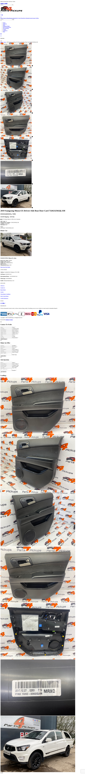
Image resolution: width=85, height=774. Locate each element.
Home (1, 18)
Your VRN (14, 367)
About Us (5, 18)
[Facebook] (5, 3)
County (13, 336)
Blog (38, 18)
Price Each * (14, 346)
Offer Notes (14, 354)
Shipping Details (12, 18)
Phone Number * (15, 331)
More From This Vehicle (5, 267)
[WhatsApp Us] (2, 3)
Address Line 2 (15, 333)
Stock (5, 42)
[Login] (2, 14)
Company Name (15, 328)
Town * (13, 335)
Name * (13, 327)
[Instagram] (3, 3)
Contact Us (34, 18)
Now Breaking (26, 18)
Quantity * (14, 345)
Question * (14, 370)
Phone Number (15, 352)
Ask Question (3, 371)
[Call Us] (0, 3)
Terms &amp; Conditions (5, 294)
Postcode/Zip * (15, 337)
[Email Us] (1, 3)
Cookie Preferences (4, 298)
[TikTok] (4, 3)
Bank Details (3, 289)
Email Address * (15, 329)
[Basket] (0, 17)
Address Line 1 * (15, 332)
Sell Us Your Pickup (20, 18)
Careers (30, 18)
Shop (8, 18)
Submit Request (4, 339)
